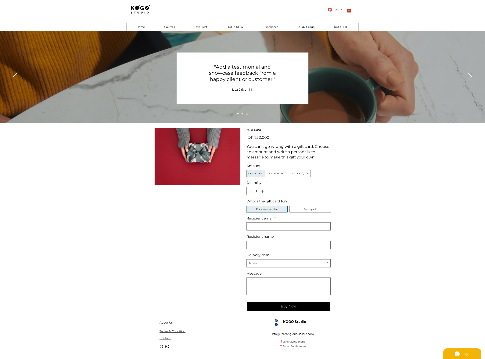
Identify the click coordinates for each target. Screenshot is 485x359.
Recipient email (261, 218)
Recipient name (260, 236)
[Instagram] (161, 346)
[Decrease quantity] (250, 191)
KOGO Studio (294, 322)
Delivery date (257, 255)
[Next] (470, 77)
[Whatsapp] (167, 346)
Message (254, 273)
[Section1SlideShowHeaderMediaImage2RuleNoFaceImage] (242, 113)
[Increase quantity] (263, 191)
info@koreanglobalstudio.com (292, 334)
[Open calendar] (326, 263)
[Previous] (15, 77)
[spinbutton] (256, 191)
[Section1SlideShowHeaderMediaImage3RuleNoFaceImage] (247, 113)
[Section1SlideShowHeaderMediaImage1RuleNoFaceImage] (238, 113)
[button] (349, 10)
